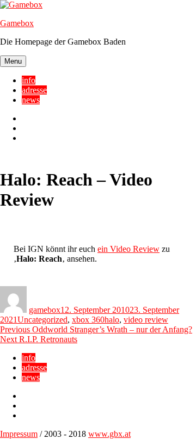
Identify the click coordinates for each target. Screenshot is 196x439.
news (31, 99)
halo (112, 319)
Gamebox (17, 23)
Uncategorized (42, 319)
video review (146, 319)
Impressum (19, 433)
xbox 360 (88, 319)
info (28, 80)
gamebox (44, 309)
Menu (13, 61)
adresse (34, 90)
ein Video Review (128, 248)
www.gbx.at (109, 433)
